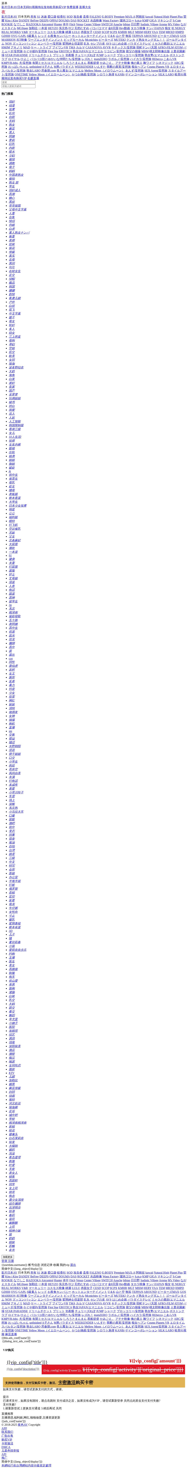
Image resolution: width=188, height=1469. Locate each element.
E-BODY (107, 16)
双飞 (12, 309)
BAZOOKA (33, 24)
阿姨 (12, 136)
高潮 (12, 194)
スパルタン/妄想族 (13, 70)
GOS (183, 35)
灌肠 (12, 992)
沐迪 (44, 16)
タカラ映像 (138, 28)
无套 (12, 1168)
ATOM (178, 47)
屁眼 (12, 819)
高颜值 (13, 969)
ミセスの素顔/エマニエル (168, 43)
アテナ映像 (122, 62)
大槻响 (13, 1145)
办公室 (13, 877)
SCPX (113, 32)
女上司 (13, 1188)
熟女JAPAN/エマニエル (88, 51)
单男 (12, 984)
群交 (12, 1007)
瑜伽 (12, 363)
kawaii (149, 16)
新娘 (12, 873)
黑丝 (12, 201)
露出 (12, 654)
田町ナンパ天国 (146, 47)
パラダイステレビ (139, 43)
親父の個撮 (133, 51)
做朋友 (13, 712)
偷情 (12, 159)
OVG (14, 35)
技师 (12, 440)
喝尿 (12, 1061)
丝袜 (12, 244)
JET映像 (21, 39)
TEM (162, 32)
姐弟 (12, 456)
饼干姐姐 (15, 753)
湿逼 (12, 582)
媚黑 (12, 1084)
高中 (12, 647)
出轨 (12, 452)
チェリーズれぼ (85, 55)
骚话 (12, 742)
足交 (12, 275)
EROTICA (65, 51)
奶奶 (12, 1238)
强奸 (12, 101)
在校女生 (15, 271)
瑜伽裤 (13, 1107)
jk (10, 471)
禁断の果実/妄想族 (119, 66)
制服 (12, 973)
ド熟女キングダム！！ (150, 39)
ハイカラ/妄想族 (140, 59)
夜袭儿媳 (15, 298)
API (3, 1454)
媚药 (12, 1149)
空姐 (12, 348)
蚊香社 (61, 16)
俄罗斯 (13, 888)
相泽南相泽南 (17, 1122)
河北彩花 (15, 1103)
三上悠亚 (15, 336)
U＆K (111, 35)
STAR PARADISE (16, 55)
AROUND (150, 35)
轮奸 (12, 325)
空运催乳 (15, 528)
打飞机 (13, 524)
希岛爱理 (15, 1157)
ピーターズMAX (168, 35)
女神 (12, 715)
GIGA (153, 20)
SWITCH (107, 24)
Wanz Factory (111, 20)
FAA (155, 32)
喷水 (12, 151)
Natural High (161, 16)
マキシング (164, 20)
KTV (11, 1073)
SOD (70, 16)
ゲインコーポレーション (141, 74)
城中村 (13, 1115)
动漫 (12, 105)
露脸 (12, 570)
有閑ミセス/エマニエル (47, 62)
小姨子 (13, 1023)
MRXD (170, 32)
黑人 (12, 132)
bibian (126, 24)
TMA (72, 47)
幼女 (12, 332)
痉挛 (12, 696)
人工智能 (15, 421)
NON (8, 43)
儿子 (12, 934)
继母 (12, 490)
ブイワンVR (60, 47)
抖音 (12, 688)
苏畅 (12, 1246)
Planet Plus (176, 16)
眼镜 (12, 448)
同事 (12, 834)
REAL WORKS (11, 32)
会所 (12, 869)
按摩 (12, 109)
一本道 (42, 28)
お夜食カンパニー (59, 35)
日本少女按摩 (17, 505)
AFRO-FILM (166, 47)
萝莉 (12, 140)
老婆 (12, 788)
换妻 (12, 236)
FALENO (95, 16)
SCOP (105, 32)
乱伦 (12, 113)
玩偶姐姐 (15, 398)
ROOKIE (7, 24)
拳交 (12, 1011)
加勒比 (33, 28)
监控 (12, 896)
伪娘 (12, 224)
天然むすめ (81, 28)
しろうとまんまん (75, 62)
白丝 (12, 305)
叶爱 (12, 1165)
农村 (12, 669)
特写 (12, 865)
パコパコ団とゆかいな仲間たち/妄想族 (55, 59)
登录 (4, 1261)
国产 (12, 390)
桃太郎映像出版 (159, 51)
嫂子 (12, 317)
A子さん (47, 66)
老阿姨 (13, 624)
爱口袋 (52, 16)
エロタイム (177, 66)
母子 (12, 167)
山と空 (120, 35)
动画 (12, 1095)
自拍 (12, 846)
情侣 (12, 221)
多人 (12, 328)
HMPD (179, 32)
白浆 (12, 379)
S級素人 (32, 35)
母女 (12, 321)
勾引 (12, 267)
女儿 (12, 432)
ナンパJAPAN (155, 28)
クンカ (130, 39)
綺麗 (68, 32)
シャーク (110, 55)
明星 (12, 509)
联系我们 (7, 1431)
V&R (24, 32)
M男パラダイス (64, 66)
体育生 (13, 478)
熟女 (12, 124)
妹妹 (12, 704)
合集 (12, 217)
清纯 (12, 708)
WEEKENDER (84, 66)
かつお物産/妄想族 (84, 74)
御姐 (12, 463)
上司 (12, 1226)
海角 (12, 375)
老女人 (13, 1172)
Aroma (163, 24)
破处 (12, 467)
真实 (12, 255)
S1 (38, 16)
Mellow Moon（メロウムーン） (104, 70)
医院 (12, 1026)
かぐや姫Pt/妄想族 (35, 51)
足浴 (12, 1111)
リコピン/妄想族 (114, 51)
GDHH (5, 35)
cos (11, 658)
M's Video (174, 24)
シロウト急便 (105, 74)
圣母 (86, 16)
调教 (12, 163)
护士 (12, 574)
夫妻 (12, 562)
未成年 (13, 784)
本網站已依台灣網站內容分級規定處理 (26, 1465)
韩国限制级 (16, 425)
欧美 (52, 7)
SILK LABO (166, 74)
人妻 (12, 213)
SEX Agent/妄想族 (155, 70)
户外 (12, 301)
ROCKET (83, 20)
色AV (8, 12)
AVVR (106, 47)
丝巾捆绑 (15, 1203)
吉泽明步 (15, 1207)
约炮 (12, 953)
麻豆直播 (11, 1334)
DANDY (24, 20)
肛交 (12, 352)
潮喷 (12, 1053)
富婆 (12, 900)
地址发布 (44, 7)
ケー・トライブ (41, 47)
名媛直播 (33, 78)
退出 (73, 1264)
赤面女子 (87, 32)
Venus (79, 24)
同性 (12, 661)
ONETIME (21, 74)
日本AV (12, 7)
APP (4, 1428)
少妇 (12, 155)
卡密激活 (67, 1382)
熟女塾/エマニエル (157, 55)
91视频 (33, 7)
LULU (76, 32)
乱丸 (87, 43)
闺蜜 (12, 409)
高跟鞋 (13, 1180)
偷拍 (12, 178)
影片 (4, 7)
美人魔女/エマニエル (70, 70)
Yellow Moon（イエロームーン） (50, 74)
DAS (73, 20)
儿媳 (12, 1076)
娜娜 (12, 290)
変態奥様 (15, 923)
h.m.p (138, 20)
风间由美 (15, 773)
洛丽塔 (13, 1030)
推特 (12, 1099)
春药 (12, 1215)
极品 (12, 282)
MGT (131, 32)
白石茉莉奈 (16, 1138)
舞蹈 (12, 1015)
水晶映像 (96, 20)
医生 (12, 961)
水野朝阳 (15, 746)
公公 (12, 513)
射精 (12, 1126)
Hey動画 (124, 28)
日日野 (135, 24)
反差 (12, 681)
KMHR (122, 32)
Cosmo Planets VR (158, 66)
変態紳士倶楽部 (72, 43)
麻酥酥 (13, 1222)
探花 (12, 248)
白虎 (12, 228)
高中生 (13, 627)
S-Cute (177, 20)
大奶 (12, 371)
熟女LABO (33, 70)
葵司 (12, 1219)
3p (10, 605)
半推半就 (15, 881)
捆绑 (12, 643)
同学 (12, 1184)
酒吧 (12, 823)
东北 (12, 608)
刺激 (12, 1161)
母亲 (12, 904)
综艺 (12, 1034)
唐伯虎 (13, 665)
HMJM (5, 47)
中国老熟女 (16, 174)
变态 (12, 830)
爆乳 (12, 919)
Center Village (92, 24)
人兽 (12, 586)
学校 (12, 1118)
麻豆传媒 (15, 1088)
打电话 (13, 780)
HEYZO (53, 28)
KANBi (119, 74)
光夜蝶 (69, 55)
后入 (12, 413)
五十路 (13, 620)
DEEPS (44, 20)
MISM (139, 32)
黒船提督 (93, 62)
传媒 (12, 251)
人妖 (12, 417)
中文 (12, 861)
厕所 (12, 677)
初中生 (13, 474)
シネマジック (164, 62)
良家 (12, 386)
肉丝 (12, 765)
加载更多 (7, 1257)
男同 (12, 263)
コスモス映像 (56, 32)
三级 (12, 857)
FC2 (71, 28)
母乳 (12, 482)
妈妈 (12, 170)
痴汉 (12, 1057)
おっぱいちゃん (18, 66)
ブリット (59, 55)
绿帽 (12, 278)
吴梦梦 (13, 394)
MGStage (22, 28)
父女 (12, 536)
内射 (12, 147)
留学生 (13, 601)
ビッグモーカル (74, 39)
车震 (12, 796)
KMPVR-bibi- (9, 62)
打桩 (12, 884)
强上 (12, 800)
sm (10, 731)
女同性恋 (15, 1065)
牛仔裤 (13, 908)
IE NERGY (178, 28)
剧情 (12, 294)
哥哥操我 (15, 205)
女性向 (13, 911)
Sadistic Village (149, 24)
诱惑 (12, 1038)
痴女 (168, 28)
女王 (12, 673)
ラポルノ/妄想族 (118, 59)
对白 (12, 406)
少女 (12, 692)
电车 (12, 976)
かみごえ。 (107, 62)
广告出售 (7, 1435)
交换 (12, 734)
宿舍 (12, 838)
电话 (12, 589)
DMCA (5, 1447)
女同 (12, 359)
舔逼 (12, 593)
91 (10, 555)
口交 (12, 757)
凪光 (12, 635)
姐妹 (12, 1242)
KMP (145, 20)
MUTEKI (120, 39)
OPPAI (53, 20)
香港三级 (15, 429)
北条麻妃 (15, 540)
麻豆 (12, 128)
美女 (12, 965)
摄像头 (13, 1134)
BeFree (34, 20)
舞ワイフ (149, 62)
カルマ (80, 47)
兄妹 (12, 532)
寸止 (12, 915)
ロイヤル (14, 59)
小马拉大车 (16, 811)
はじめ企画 (119, 43)
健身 (12, 559)
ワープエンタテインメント (45, 39)
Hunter (58, 24)
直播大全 (85, 7)
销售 (12, 1176)
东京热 (63, 28)
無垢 (128, 35)
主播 (12, 957)
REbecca (157, 59)
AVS (108, 43)
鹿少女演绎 (16, 1199)
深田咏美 (15, 1046)
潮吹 (12, 548)
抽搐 (12, 719)
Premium (119, 16)
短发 (12, 1141)
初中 (12, 827)
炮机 (12, 723)
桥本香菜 (15, 497)
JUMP (100, 55)
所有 (33, 16)
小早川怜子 (16, 792)
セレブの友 (97, 43)
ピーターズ (106, 39)
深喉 (12, 804)
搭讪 (12, 738)
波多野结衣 (16, 367)
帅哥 (12, 1192)
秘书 (12, 402)
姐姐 (12, 459)
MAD (26, 47)
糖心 (12, 197)
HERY (147, 32)
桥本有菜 (15, 927)
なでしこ (19, 24)
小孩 (12, 946)
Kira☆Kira (11, 20)
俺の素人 (136, 62)
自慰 (12, 117)
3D (10, 930)
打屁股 (13, 566)
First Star (53, 51)
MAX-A (130, 16)
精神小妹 (15, 1230)
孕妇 (12, 344)
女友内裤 (15, 444)
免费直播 (72, 7)
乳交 (12, 999)
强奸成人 (15, 190)
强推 (12, 1042)
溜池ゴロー (127, 20)
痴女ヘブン (139, 66)
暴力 (12, 685)
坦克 (12, 639)
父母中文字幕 (17, 209)
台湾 (12, 850)
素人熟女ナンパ (19, 232)
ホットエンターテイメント (89, 35)
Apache (117, 24)
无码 (12, 120)
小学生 (13, 761)
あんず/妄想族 (134, 70)
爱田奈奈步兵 (17, 949)
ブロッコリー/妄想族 (130, 55)
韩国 (12, 286)
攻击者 (77, 16)
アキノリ (16, 47)
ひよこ (25, 59)
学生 (12, 186)
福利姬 (13, 517)
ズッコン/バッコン (24, 43)
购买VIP (60, 7)
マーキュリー (37, 32)
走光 (12, 1249)
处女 (12, 486)
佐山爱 (13, 980)
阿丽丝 (140, 16)
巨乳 (12, 144)
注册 (11, 1261)
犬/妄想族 (25, 62)
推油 (12, 842)
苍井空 (13, 769)
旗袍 (12, 988)
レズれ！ (87, 59)
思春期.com (48, 70)
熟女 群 (13, 182)
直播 (12, 727)
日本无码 (23, 7)
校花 (12, 1130)
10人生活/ (15, 436)
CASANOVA (94, 47)
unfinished (35, 66)
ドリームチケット (40, 55)
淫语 (12, 750)
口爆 (12, 815)
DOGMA (64, 20)
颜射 (12, 1069)
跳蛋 (12, 854)
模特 (12, 521)
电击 (12, 1195)
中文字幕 (15, 313)
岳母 (12, 259)
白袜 (12, 996)
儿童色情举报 (10, 1450)
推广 (4, 1457)
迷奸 (12, 382)
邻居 (12, 631)
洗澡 (12, 1153)
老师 (12, 240)
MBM (145, 51)
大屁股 (13, 544)
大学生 (13, 501)
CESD (97, 32)
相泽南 (13, 612)
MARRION (8, 39)
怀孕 (12, 1211)
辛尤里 (13, 1019)
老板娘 (13, 494)
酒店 (12, 1050)
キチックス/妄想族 (123, 47)
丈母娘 (13, 578)
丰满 (12, 777)
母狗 (12, 340)
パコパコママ (98, 28)
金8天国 (113, 28)
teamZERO (100, 59)
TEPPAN (137, 35)
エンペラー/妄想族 (49, 43)
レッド (42, 35)
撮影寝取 (15, 616)
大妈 (12, 1003)
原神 (12, 597)
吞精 (12, 892)
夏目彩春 (15, 942)
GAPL (22, 35)
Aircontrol (47, 24)
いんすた (100, 66)
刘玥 (12, 1091)
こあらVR (169, 59)
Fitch (72, 24)
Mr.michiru (91, 39)
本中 (66, 24)
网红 (12, 700)
